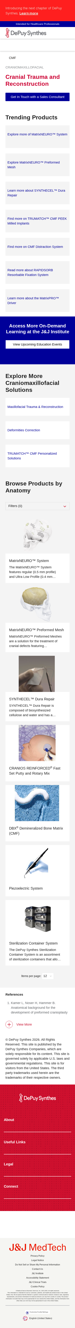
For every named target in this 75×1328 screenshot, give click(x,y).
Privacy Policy (37, 1256)
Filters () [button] (15, 506)
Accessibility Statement (37, 1278)
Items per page (30, 976)
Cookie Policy (37, 1286)
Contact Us (37, 1269)
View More (24, 1024)
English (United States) (40, 1318)
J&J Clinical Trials (37, 1282)
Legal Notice (37, 1260)
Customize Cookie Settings (39, 1312)
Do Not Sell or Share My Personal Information (37, 1264)
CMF (12, 58)
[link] (37, 97)
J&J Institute (38, 1273)
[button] (67, 6)
